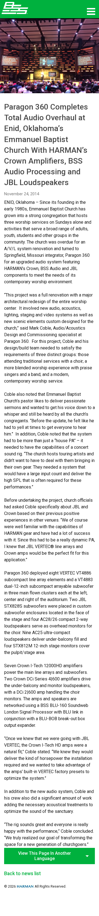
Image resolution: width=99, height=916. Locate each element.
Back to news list (22, 873)
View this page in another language (44, 856)
